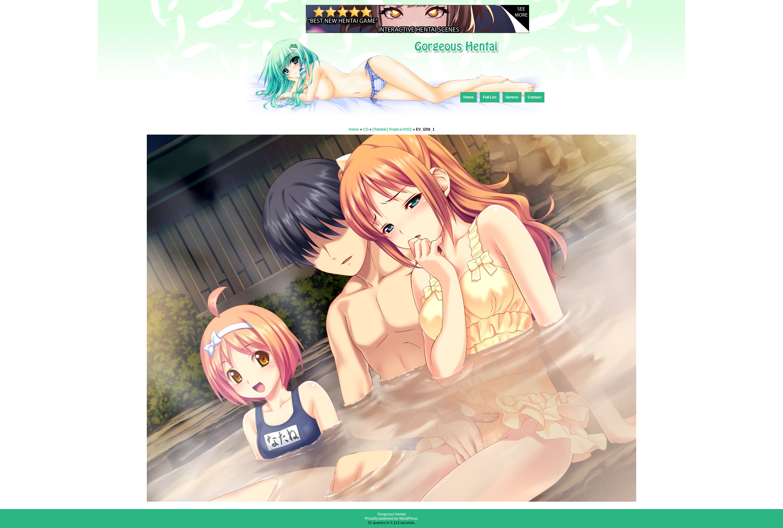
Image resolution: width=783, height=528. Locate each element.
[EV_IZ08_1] (391, 500)
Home (468, 97)
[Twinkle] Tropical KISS (392, 129)
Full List (489, 97)
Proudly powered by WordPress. (391, 518)
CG (366, 129)
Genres (512, 97)
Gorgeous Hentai (391, 514)
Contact (534, 97)
